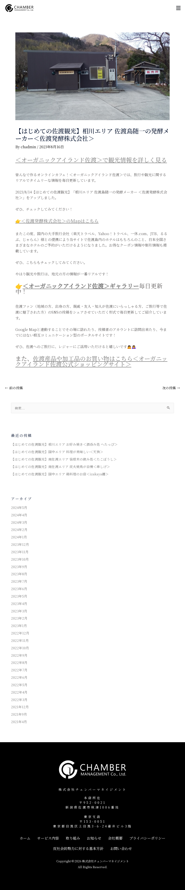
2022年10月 (20, 647)
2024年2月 (19, 529)
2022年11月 (20, 640)
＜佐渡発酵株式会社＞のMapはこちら (60, 221)
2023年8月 (19, 573)
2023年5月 (19, 596)
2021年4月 (19, 721)
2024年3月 (19, 522)
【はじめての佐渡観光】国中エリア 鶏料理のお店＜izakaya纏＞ (60, 474)
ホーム (25, 838)
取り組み (73, 838)
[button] (178, 8)
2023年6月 (19, 588)
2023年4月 (19, 603)
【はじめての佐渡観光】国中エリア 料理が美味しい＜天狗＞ (57, 451)
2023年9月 (19, 566)
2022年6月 (19, 677)
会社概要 (115, 838)
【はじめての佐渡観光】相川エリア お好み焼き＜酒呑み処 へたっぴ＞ (64, 444)
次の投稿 (171, 388)
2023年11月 (20, 551)
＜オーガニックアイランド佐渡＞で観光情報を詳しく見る (91, 159)
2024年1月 (19, 537)
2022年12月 (20, 633)
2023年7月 (19, 581)
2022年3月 (19, 699)
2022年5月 (19, 684)
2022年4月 (19, 692)
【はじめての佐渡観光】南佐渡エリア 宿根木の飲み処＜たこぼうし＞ (64, 459)
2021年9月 (19, 714)
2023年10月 (20, 559)
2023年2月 (19, 618)
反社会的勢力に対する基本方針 (78, 848)
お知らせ (94, 838)
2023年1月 (19, 625)
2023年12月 (20, 544)
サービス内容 (48, 838)
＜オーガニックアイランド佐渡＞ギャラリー (81, 285)
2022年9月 (19, 655)
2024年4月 (19, 514)
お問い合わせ (121, 848)
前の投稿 (14, 388)
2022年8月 (19, 662)
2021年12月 (20, 706)
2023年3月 (19, 611)
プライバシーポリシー (147, 838)
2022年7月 (19, 670)
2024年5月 (19, 507)
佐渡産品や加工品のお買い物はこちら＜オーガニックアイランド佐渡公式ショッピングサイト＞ (91, 361)
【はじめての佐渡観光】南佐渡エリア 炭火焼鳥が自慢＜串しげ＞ (60, 466)
